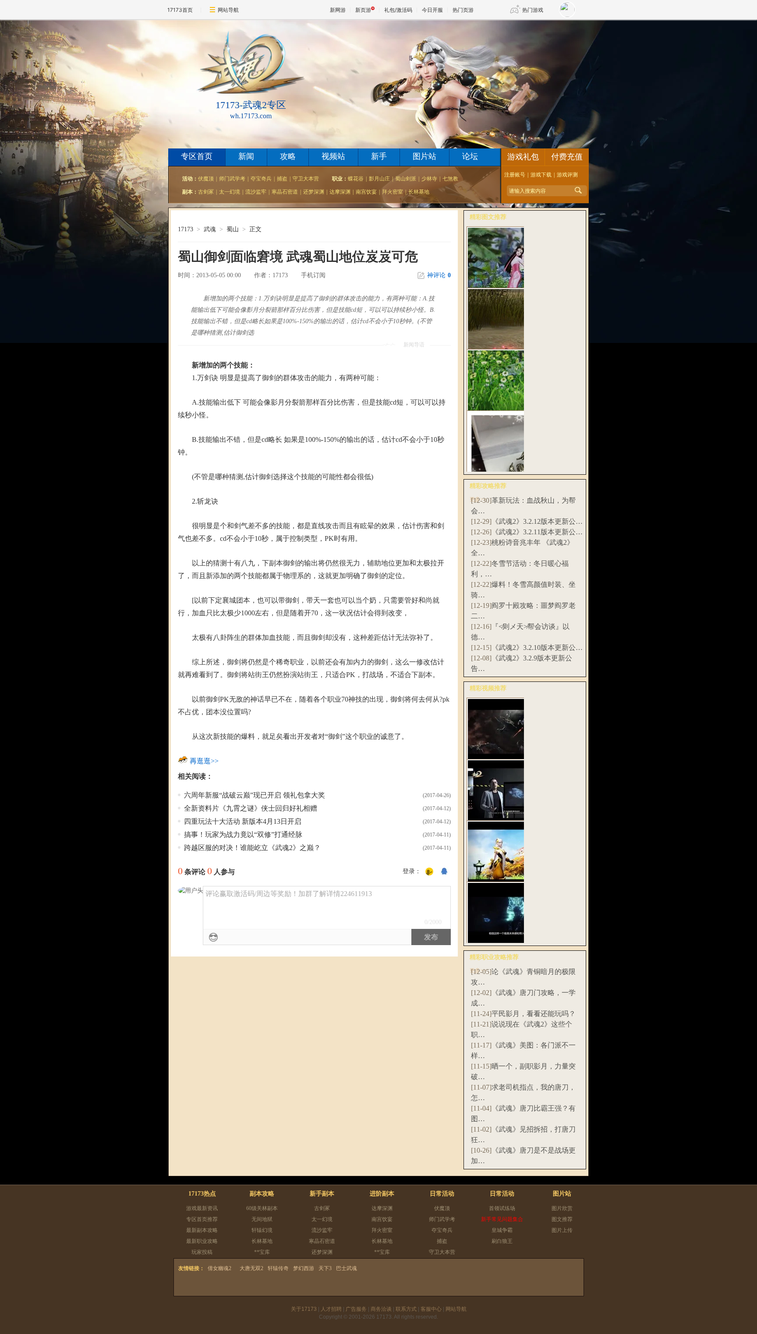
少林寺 (429, 179)
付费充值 (567, 156)
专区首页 (196, 156)
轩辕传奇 (278, 1268)
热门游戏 (532, 10)
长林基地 (418, 192)
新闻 (246, 156)
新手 (379, 156)
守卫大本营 (306, 179)
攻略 (288, 156)
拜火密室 (392, 192)
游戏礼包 (523, 156)
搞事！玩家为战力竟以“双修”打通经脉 (243, 834)
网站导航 (228, 10)
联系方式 (406, 1309)
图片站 (424, 156)
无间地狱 (261, 1219)
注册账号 (514, 175)
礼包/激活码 (398, 10)
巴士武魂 (346, 1268)
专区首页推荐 (202, 1219)
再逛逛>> (204, 761)
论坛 (470, 156)
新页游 (363, 10)
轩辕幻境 (261, 1230)
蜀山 (232, 229)
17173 (185, 229)
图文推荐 (562, 1219)
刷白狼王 (502, 1241)
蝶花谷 (356, 179)
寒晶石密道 (285, 192)
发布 (431, 937)
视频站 (333, 156)
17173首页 (180, 10)
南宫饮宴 (366, 192)
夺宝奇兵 (261, 179)
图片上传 (562, 1230)
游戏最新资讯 (202, 1208)
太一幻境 (229, 192)
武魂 (210, 229)
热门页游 (463, 10)
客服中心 (431, 1309)
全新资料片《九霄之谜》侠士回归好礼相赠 (250, 808)
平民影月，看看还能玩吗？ (534, 1013)
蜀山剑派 (405, 179)
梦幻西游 (303, 1268)
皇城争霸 (502, 1230)
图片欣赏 (562, 1208)
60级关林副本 (262, 1208)
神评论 (439, 275)
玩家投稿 (201, 1252)
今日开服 (432, 10)
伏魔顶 (206, 179)
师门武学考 (232, 179)
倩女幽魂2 (219, 1268)
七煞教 (450, 179)
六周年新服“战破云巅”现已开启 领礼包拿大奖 (254, 795)
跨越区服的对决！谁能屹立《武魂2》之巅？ (252, 847)
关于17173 (304, 1309)
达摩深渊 (339, 192)
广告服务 (356, 1309)
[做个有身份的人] (429, 872)
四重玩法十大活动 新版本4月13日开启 (242, 821)
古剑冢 (206, 192)
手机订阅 (313, 275)
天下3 (325, 1268)
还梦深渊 (313, 192)
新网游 (338, 10)
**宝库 (262, 1252)
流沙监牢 (255, 192)
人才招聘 (331, 1309)
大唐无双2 (251, 1268)
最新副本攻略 (202, 1230)
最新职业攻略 (202, 1241)
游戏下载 (541, 175)
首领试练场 (502, 1208)
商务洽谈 (381, 1309)
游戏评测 (567, 175)
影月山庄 (379, 179)
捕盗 (282, 179)
